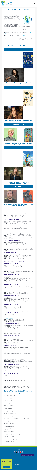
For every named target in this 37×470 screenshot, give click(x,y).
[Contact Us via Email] (22, 452)
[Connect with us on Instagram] (18, 452)
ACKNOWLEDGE (6, 467)
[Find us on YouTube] (20, 452)
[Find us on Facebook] (15, 452)
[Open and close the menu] (24, 3)
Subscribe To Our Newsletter (27, 455)
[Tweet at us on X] (16, 452)
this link (24, 35)
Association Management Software (18, 465)
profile (3, 461)
